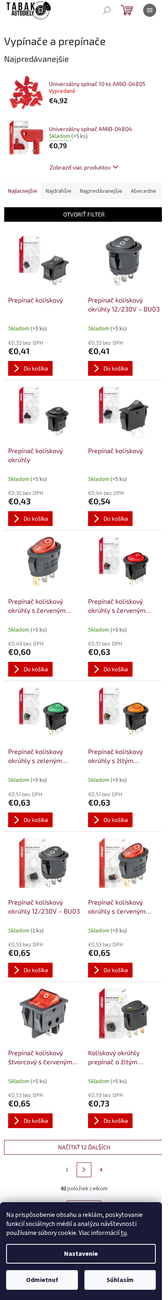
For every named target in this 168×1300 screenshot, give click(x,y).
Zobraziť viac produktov (80, 167)
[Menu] (149, 10)
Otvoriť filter (84, 214)
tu (124, 1232)
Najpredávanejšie (101, 191)
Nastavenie (81, 1253)
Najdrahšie (58, 191)
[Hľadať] (107, 10)
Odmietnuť (42, 1279)
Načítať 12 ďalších (84, 1147)
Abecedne (143, 191)
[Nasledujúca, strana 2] (84, 1169)
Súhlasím (120, 1279)
